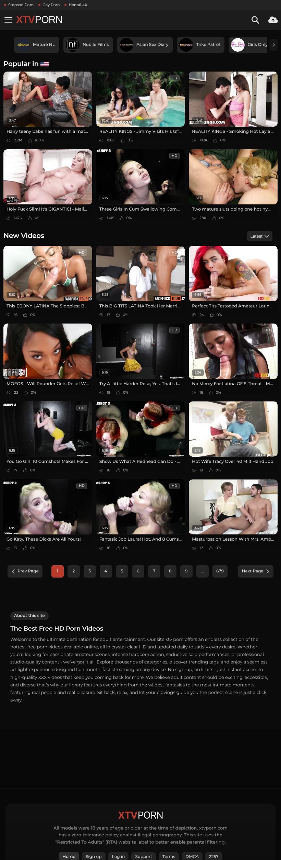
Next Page (253, 571)
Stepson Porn (21, 4)
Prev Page (28, 571)
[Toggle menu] (8, 19)
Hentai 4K (78, 4)
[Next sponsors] (273, 45)
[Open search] (255, 20)
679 (220, 571)
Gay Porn (51, 4)
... (202, 571)
